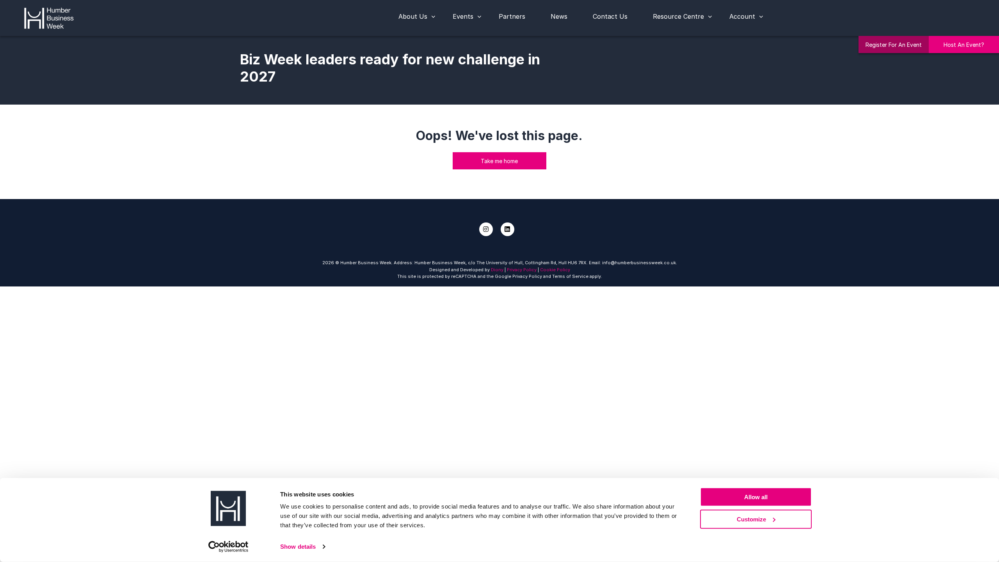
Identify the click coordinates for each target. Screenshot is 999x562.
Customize (751, 519)
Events (463, 16)
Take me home (499, 161)
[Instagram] (486, 229)
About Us (412, 16)
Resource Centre (678, 16)
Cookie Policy (555, 269)
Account (742, 16)
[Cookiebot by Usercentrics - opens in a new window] (228, 547)
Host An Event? (964, 44)
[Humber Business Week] (49, 17)
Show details (298, 546)
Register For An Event (894, 44)
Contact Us (610, 16)
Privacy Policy (522, 269)
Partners (512, 16)
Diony (497, 269)
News (559, 16)
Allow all (756, 497)
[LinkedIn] (507, 229)
